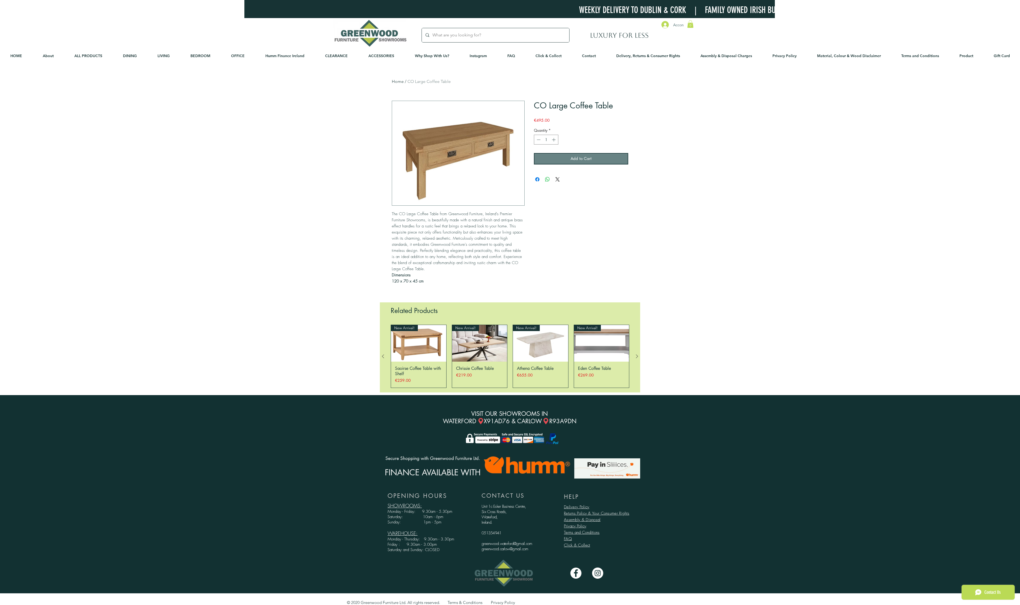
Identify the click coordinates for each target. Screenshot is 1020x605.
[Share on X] (557, 179)
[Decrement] (538, 139)
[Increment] (554, 139)
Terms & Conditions (465, 602)
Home (398, 81)
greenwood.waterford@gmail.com (507, 543)
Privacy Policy (575, 526)
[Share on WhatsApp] (547, 179)
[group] (510, 356)
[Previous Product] (383, 356)
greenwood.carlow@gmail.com (505, 549)
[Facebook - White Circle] (575, 573)
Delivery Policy (576, 507)
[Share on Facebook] (537, 179)
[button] (690, 24)
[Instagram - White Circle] (597, 573)
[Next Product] (637, 356)
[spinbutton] (546, 139)
